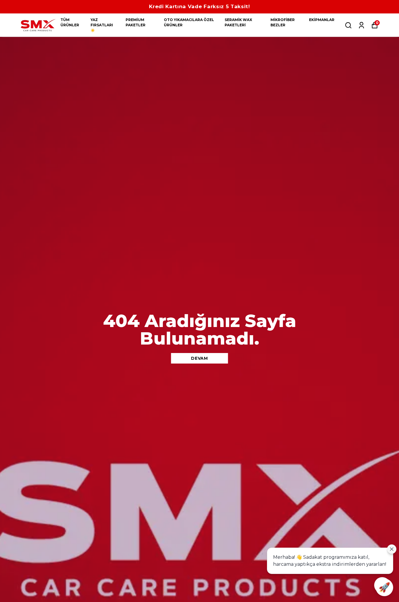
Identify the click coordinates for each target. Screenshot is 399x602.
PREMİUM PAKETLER (135, 22)
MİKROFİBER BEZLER (282, 22)
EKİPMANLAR (321, 20)
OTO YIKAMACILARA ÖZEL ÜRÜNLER (189, 22)
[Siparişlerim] (361, 25)
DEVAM (199, 358)
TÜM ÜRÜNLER (69, 22)
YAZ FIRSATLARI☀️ (102, 25)
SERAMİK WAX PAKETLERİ (238, 22)
